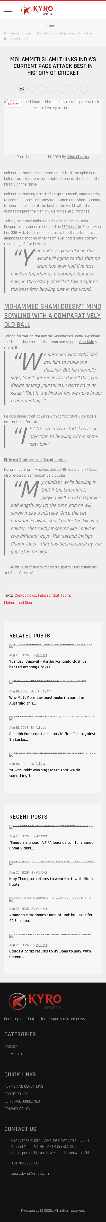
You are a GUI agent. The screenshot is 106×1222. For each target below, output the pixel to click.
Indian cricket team (54, 595)
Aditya (41, 655)
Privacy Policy (17, 1109)
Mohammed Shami (19, 602)
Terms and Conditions (24, 1086)
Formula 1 (13, 1054)
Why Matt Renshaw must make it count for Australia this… (46, 700)
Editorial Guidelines (22, 1101)
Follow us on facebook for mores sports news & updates (53, 567)
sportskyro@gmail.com (30, 1173)
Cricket (13, 104)
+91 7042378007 (25, 1163)
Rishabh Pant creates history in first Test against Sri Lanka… (52, 736)
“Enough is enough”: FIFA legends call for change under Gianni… (51, 845)
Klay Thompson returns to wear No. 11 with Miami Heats (51, 881)
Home (50, 26)
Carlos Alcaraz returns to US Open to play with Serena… (50, 954)
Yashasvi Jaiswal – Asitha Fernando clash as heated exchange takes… (47, 664)
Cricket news (26, 595)
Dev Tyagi (43, 691)
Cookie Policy (16, 1094)
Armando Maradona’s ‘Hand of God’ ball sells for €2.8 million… (50, 917)
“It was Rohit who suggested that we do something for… (44, 773)
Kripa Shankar (78, 157)
